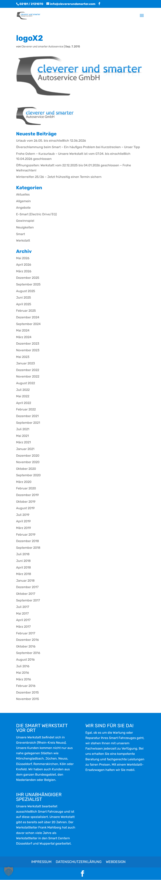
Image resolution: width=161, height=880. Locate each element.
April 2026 (23, 264)
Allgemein (23, 201)
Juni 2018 (23, 561)
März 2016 (23, 679)
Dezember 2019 (27, 495)
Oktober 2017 (25, 594)
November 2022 (27, 376)
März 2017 (23, 626)
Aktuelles (23, 194)
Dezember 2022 (27, 370)
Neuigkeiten (25, 227)
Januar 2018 (25, 580)
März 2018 (23, 574)
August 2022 (25, 383)
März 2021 (23, 442)
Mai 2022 (22, 396)
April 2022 (23, 403)
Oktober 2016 (26, 646)
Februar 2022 (26, 409)
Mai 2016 (22, 672)
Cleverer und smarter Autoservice (42, 46)
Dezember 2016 (27, 640)
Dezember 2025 (27, 278)
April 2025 (23, 304)
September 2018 (28, 548)
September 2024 (28, 324)
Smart (20, 234)
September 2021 (28, 423)
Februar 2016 (26, 686)
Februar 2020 (26, 488)
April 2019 (23, 521)
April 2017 (23, 620)
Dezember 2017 (27, 587)
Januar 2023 (25, 363)
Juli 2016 (22, 666)
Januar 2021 (25, 449)
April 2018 (23, 567)
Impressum (41, 862)
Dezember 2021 (27, 416)
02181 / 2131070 (31, 4)
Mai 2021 (22, 436)
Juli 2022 (23, 390)
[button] (8, 871)
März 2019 (23, 528)
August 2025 (25, 291)
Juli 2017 (22, 607)
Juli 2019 (22, 515)
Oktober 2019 (25, 501)
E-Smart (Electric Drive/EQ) (36, 214)
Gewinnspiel (25, 221)
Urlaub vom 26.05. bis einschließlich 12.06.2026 (51, 140)
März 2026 (23, 271)
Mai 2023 (22, 357)
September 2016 (28, 653)
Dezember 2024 (27, 317)
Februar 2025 (26, 310)
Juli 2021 (22, 429)
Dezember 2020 (27, 455)
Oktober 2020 (26, 469)
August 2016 (25, 659)
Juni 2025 (23, 297)
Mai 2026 (22, 258)
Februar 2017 (25, 633)
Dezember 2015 (27, 692)
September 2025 (28, 284)
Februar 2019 (25, 534)
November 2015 (27, 699)
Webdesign (116, 862)
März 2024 (23, 337)
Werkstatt (23, 240)
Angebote (23, 207)
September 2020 (28, 475)
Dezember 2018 (27, 541)
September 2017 (28, 600)
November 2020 (27, 462)
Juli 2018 (22, 554)
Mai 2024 (22, 330)
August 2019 (25, 508)
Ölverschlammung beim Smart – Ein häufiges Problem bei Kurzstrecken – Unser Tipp (78, 147)
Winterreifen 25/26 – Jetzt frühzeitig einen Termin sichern (59, 177)
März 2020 (23, 482)
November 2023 (27, 350)
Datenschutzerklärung (79, 862)
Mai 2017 (22, 613)
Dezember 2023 (27, 343)
